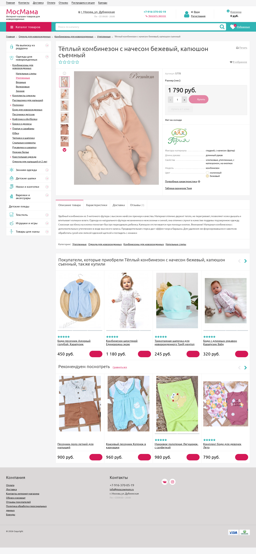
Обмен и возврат (15, 497)
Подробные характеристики (181, 181)
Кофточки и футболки (24, 118)
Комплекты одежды (24, 95)
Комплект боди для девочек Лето (222, 445)
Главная (10, 2)
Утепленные (23, 77)
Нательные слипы (26, 73)
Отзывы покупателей (18, 501)
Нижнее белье (20, 151)
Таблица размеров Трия (178, 188)
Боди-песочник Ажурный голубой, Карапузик (74, 342)
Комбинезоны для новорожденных (22, 66)
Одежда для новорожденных (105, 244)
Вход (197, 11)
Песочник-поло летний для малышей (75, 445)
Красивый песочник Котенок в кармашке (126, 445)
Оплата (51, 2)
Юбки (15, 133)
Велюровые (23, 86)
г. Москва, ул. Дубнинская (98, 11)
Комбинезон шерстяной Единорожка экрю (122, 342)
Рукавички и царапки (24, 147)
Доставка (38, 2)
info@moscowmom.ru (122, 489)
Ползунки (18, 104)
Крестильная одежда (24, 156)
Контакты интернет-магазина (22, 493)
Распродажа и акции (83, 2)
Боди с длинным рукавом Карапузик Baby (220, 342)
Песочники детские (23, 114)
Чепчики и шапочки (23, 137)
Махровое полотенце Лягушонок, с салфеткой (176, 445)
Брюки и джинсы (22, 123)
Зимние (20, 90)
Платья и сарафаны (23, 128)
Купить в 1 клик (180, 109)
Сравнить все (120, 367)
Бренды (102, 2)
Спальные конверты (24, 142)
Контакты (23, 2)
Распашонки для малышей (27, 100)
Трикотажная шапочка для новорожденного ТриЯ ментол (175, 342)
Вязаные (21, 82)
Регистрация (198, 15)
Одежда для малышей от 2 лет (29, 161)
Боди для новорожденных (27, 109)
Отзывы (63, 2)
